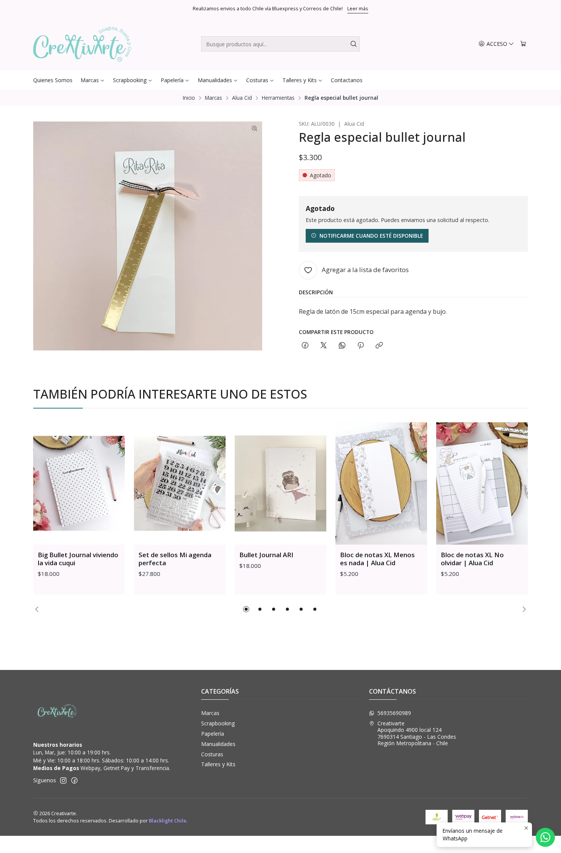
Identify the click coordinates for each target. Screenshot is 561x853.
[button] (246, 609)
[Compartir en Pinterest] (360, 345)
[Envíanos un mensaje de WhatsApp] (545, 837)
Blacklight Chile (167, 820)
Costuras (212, 754)
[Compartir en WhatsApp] (342, 345)
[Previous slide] (39, 609)
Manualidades (218, 744)
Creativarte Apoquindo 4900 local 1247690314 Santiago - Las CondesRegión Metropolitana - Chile (416, 733)
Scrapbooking (218, 723)
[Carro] (523, 44)
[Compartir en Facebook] (305, 345)
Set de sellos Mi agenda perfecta (175, 558)
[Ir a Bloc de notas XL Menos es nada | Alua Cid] (381, 483)
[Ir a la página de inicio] (82, 44)
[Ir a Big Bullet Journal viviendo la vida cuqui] (79, 483)
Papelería (212, 733)
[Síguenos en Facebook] (74, 780)
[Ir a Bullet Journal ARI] (280, 483)
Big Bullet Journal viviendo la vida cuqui (78, 558)
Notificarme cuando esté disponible (371, 235)
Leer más (357, 8)
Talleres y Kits (218, 764)
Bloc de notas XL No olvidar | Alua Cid (472, 558)
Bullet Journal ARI (266, 554)
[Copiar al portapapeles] (379, 345)
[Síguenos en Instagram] (63, 780)
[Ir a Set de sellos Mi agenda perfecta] (180, 483)
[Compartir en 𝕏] (323, 345)
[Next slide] (522, 609)
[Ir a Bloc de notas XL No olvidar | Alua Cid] (482, 483)
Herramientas (278, 98)
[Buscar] (353, 44)
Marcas (213, 98)
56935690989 (394, 713)
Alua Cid (242, 98)
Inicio (189, 98)
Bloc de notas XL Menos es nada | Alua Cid (377, 558)
